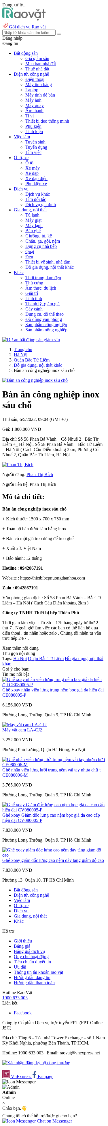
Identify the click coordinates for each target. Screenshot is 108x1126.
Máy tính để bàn (40, 94)
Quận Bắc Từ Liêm (32, 359)
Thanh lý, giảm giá (42, 303)
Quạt (29, 251)
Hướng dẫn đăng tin (32, 977)
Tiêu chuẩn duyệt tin (32, 961)
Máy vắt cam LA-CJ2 (22, 729)
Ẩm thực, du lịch (40, 288)
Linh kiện (34, 131)
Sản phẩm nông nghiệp (46, 329)
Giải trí (31, 293)
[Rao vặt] (24, 19)
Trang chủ (23, 349)
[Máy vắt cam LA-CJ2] (24, 724)
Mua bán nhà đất (40, 63)
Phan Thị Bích (39, 474)
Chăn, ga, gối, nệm (42, 241)
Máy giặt (33, 220)
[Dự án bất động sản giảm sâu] (31, 339)
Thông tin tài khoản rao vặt (38, 972)
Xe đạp (32, 173)
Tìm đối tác (35, 199)
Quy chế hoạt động (31, 956)
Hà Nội (20, 354)
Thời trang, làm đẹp (43, 277)
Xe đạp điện (36, 178)
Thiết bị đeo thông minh (47, 121)
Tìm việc (33, 152)
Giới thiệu (23, 940)
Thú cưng (34, 282)
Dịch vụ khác (37, 194)
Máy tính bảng (38, 84)
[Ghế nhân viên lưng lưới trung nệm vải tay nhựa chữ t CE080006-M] (54, 764)
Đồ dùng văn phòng (43, 319)
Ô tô (29, 162)
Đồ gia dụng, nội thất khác (49, 267)
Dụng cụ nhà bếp (41, 246)
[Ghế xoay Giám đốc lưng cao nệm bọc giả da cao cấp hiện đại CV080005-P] (54, 809)
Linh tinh (33, 298)
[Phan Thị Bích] (17, 464)
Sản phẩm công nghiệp (46, 324)
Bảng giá (22, 946)
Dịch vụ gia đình (40, 204)
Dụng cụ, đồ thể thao (44, 314)
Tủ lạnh (32, 215)
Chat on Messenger (54, 1120)
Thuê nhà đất (37, 68)
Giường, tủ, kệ (38, 235)
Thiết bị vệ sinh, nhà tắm (47, 261)
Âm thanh (34, 110)
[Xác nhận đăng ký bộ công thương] (36, 1062)
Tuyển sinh (35, 141)
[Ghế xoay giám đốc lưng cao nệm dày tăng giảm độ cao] (54, 855)
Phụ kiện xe (36, 183)
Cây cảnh (34, 308)
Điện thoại (34, 79)
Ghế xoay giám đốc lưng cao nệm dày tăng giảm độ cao (53, 860)
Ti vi (29, 115)
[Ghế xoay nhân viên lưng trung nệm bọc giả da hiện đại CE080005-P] (54, 684)
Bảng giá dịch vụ (29, 951)
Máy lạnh (34, 225)
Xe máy (32, 168)
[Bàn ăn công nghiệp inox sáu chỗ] (35, 380)
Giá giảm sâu (37, 58)
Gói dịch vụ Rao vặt (27, 26)
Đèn (29, 256)
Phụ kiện (33, 126)
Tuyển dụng (36, 147)
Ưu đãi (20, 967)
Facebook (23, 1012)
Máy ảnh (33, 100)
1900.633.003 (15, 997)
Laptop (31, 89)
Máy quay (34, 105)
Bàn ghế (33, 230)
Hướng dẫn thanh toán (34, 982)
